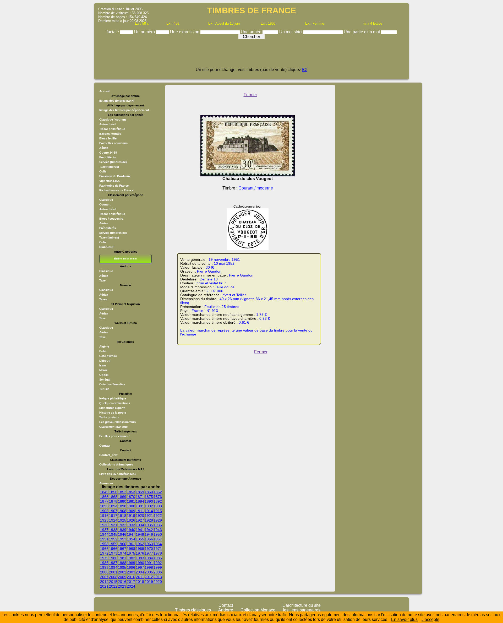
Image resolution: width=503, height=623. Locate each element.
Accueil (104, 91)
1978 (158, 553)
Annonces (106, 483)
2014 (104, 581)
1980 (113, 558)
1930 (104, 525)
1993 (104, 567)
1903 (158, 506)
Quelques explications (114, 403)
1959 (113, 544)
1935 (149, 525)
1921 (149, 515)
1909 (131, 511)
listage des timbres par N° (117, 100)
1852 (122, 492)
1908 (122, 511)
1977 (149, 553)
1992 (158, 563)
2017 (131, 581)
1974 (122, 553)
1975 (131, 553)
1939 (122, 530)
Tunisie (104, 389)
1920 (140, 515)
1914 (149, 511)
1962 (140, 544)
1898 (122, 506)
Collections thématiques (116, 464)
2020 (158, 581)
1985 (158, 558)
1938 (113, 530)
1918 (122, 515)
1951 (104, 539)
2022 (113, 586)
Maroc (103, 370)
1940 (131, 530)
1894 (113, 506)
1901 (140, 506)
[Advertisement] (251, 55)
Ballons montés (110, 133)
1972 (104, 553)
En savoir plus (404, 619)
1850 (113, 492)
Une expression (185, 32)
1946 (122, 534)
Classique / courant (112, 119)
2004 (140, 572)
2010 (131, 577)
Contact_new (108, 455)
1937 (104, 530)
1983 (140, 558)
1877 (104, 501)
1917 (113, 515)
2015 (113, 581)
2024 (131, 586)
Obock (103, 374)
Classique (106, 199)
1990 (140, 563)
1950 (158, 534)
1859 (140, 492)
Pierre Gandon (208, 271)
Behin (103, 351)
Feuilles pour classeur (114, 436)
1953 (122, 539)
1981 (122, 558)
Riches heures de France (116, 190)
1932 (122, 525)
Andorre (225, 610)
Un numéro (145, 32)
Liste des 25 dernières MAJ (117, 473)
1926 (131, 520)
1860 (149, 492)
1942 (149, 530)
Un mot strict (291, 32)
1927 (140, 520)
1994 (113, 567)
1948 (140, 534)
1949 (149, 534)
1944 (104, 534)
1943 (158, 530)
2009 (122, 577)
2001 (113, 572)
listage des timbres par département (124, 110)
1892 (158, 501)
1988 (122, 563)
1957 (158, 539)
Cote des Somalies (112, 384)
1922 (158, 515)
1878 (113, 501)
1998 (149, 567)
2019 (149, 581)
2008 (113, 577)
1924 (113, 520)
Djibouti (104, 360)
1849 (104, 492)
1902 (149, 506)
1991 (149, 563)
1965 (104, 548)
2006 (158, 572)
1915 (158, 511)
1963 (149, 544)
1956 (149, 539)
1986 (104, 563)
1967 (122, 548)
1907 (113, 511)
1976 (140, 553)
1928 (149, 520)
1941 (140, 530)
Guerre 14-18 (108, 152)
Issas (102, 365)
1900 (131, 506)
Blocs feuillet (108, 138)
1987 (113, 563)
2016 (122, 581)
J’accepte (430, 619)
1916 (104, 515)
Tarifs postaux (109, 417)
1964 (158, 544)
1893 (104, 506)
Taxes (103, 299)
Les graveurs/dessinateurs (117, 422)
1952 (113, 539)
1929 (158, 520)
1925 (122, 520)
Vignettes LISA (109, 180)
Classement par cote (113, 426)
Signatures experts (112, 407)
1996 (131, 567)
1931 (113, 525)
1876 (158, 497)
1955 (140, 539)
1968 (131, 548)
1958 (104, 544)
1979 (104, 558)
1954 (131, 539)
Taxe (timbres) (109, 166)
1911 (140, 511)
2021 (104, 586)
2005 (149, 572)
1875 (149, 497)
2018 (140, 581)
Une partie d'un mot (362, 32)
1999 (158, 567)
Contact (104, 445)
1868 (113, 497)
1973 (113, 553)
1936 (158, 525)
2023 (122, 586)
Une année (252, 32)
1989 (131, 563)
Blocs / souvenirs (111, 218)
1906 (104, 511)
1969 (140, 548)
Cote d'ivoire (108, 355)
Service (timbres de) (113, 162)
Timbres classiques (193, 610)
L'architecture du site (301, 605)
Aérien (103, 147)
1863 (104, 497)
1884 (140, 501)
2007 (104, 577)
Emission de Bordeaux (114, 176)
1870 (131, 497)
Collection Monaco (257, 610)
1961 (131, 544)
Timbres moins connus (126, 258)
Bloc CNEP (106, 246)
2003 (131, 572)
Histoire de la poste (112, 412)
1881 (131, 501)
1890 (149, 501)
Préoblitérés (107, 157)
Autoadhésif (107, 124)
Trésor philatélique (112, 129)
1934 (140, 525)
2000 (104, 572)
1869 (122, 497)
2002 (122, 572)
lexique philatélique (112, 398)
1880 (122, 501)
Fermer (250, 95)
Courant (105, 204)
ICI (304, 69)
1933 (131, 525)
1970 (149, 548)
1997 (140, 567)
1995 (122, 567)
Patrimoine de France (114, 185)
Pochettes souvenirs (113, 143)
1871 (140, 497)
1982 (131, 558)
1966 (113, 548)
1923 (104, 520)
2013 (158, 577)
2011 (140, 577)
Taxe (102, 280)
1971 (158, 548)
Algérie (104, 346)
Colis (102, 171)
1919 (131, 515)
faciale (113, 32)
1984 (149, 558)
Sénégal (104, 379)
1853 (131, 492)
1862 (158, 492)
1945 (113, 534)
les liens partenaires (301, 610)
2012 (149, 577)
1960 (122, 544)
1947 (131, 534)
